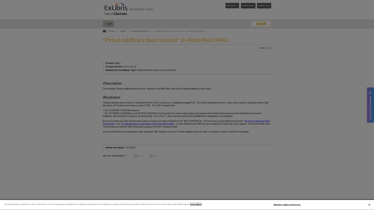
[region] (187, 205)
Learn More (196, 204)
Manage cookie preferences (287, 205)
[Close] (369, 205)
